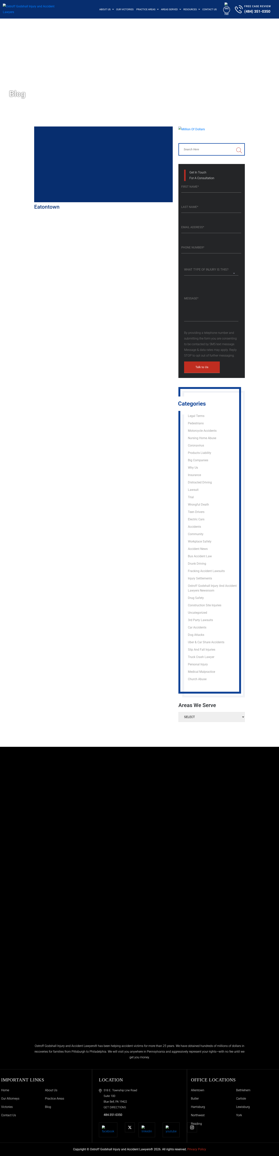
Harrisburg (198, 1107)
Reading (196, 1124)
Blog (48, 1107)
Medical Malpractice (201, 672)
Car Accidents (197, 627)
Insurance (194, 475)
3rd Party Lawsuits (200, 620)
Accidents (194, 526)
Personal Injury (198, 664)
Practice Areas (145, 9)
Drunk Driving (197, 563)
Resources (190, 9)
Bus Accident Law (200, 556)
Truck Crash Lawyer (201, 657)
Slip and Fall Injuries (201, 649)
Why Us (193, 467)
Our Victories (125, 9)
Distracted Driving (200, 482)
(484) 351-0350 (257, 11)
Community (195, 534)
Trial (191, 497)
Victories (7, 1107)
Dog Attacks (196, 635)
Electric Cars (196, 519)
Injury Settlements (200, 578)
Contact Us (209, 9)
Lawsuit (193, 490)
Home (5, 1090)
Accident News (198, 549)
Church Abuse (197, 679)
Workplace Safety (199, 541)
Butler (195, 1098)
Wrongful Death (198, 504)
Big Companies (198, 460)
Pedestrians (196, 423)
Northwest (198, 1115)
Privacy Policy (196, 1149)
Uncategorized (197, 612)
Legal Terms (196, 416)
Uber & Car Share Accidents (206, 642)
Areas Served (169, 9)
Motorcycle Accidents (202, 430)
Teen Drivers (196, 512)
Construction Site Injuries (204, 605)
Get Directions (115, 1107)
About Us (105, 9)
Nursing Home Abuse (202, 438)
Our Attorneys (10, 1098)
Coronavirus (196, 445)
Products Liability (199, 453)
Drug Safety (196, 598)
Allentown (197, 1090)
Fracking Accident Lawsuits (206, 571)
